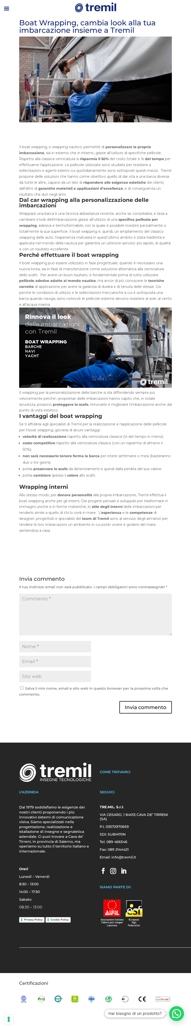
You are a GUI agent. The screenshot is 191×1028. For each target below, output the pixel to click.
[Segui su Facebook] (103, 871)
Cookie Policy (59, 919)
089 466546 (116, 842)
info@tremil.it (123, 857)
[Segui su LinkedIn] (124, 871)
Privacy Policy (33, 919)
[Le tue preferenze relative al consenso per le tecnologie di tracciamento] (8, 1019)
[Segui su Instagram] (113, 871)
